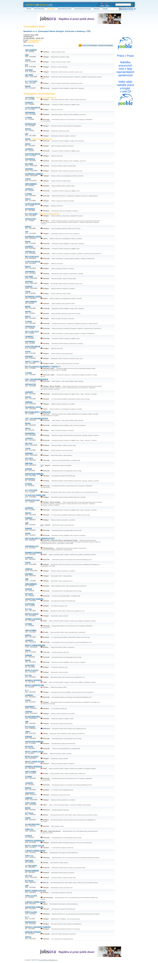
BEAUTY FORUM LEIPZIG (34, 752)
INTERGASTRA (30, 124)
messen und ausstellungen (89, 45)
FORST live (29, 829)
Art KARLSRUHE (31, 866)
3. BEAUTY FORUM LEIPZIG (35, 851)
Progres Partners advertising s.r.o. (48, 960)
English (107, 5)
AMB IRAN (29, 463)
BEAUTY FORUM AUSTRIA (34, 762)
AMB (26, 55)
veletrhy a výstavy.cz (32, 4)
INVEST (28, 144)
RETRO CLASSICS (31, 614)
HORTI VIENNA (30, 803)
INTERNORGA (30, 112)
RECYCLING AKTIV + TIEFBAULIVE (38, 412)
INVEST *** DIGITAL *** (33, 361)
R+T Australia (30, 727)
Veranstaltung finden (64, 9)
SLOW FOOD (29, 604)
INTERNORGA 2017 (32, 546)
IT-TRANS (28, 117)
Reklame (97, 9)
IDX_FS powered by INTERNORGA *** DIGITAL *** (42, 366)
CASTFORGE (29, 98)
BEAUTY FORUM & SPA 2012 (35, 891)
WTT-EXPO (29, 458)
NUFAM (27, 650)
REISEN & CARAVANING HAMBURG (38, 927)
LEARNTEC (29, 103)
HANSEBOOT (30, 707)
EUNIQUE (28, 469)
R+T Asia (28, 609)
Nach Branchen (39, 9)
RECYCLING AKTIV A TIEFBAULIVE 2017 (39, 538)
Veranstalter (51, 9)
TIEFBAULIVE (30, 252)
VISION (27, 60)
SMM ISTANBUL (31, 630)
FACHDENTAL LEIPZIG (33, 237)
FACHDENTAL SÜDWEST (34, 174)
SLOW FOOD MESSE (32, 107)
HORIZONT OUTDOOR (33, 932)
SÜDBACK (28, 287)
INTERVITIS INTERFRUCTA (34, 841)
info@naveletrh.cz (35, 40)
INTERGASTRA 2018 (32, 500)
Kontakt (105, 9)
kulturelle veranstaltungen (105, 45)
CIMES (27, 732)
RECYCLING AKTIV (32, 257)
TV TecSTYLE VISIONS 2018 (35, 495)
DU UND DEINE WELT (32, 717)
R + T (27, 690)
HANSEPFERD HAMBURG (34, 474)
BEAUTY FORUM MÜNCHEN (35, 645)
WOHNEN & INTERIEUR (33, 553)
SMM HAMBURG (31, 50)
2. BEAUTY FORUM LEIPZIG (35, 902)
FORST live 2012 (31, 896)
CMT (26, 134)
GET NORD (29, 75)
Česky (102, 5)
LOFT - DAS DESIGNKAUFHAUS (36, 379)
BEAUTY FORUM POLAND (34, 685)
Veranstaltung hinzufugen (82, 9)
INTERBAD (29, 70)
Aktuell (28, 9)
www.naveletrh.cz (33, 42)
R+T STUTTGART (31, 81)
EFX (26, 65)
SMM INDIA (29, 861)
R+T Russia (29, 813)
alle (80, 45)
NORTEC (28, 129)
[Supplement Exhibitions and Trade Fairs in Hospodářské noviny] (127, 9)
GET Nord (28, 443)
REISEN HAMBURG (32, 871)
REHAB (27, 86)
